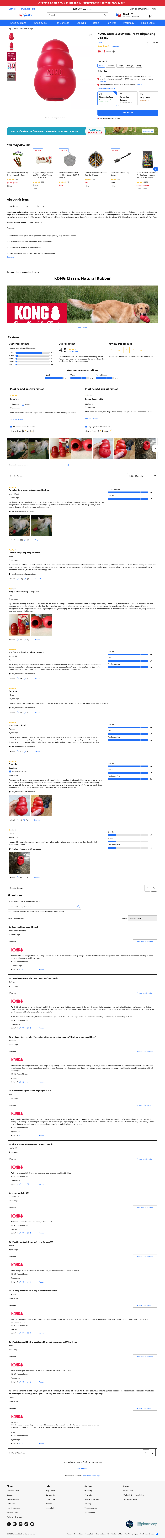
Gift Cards (11, 1504)
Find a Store (128, 1490)
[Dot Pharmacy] (147, 1524)
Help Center (50, 1490)
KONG (100, 43)
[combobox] (77, 14)
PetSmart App (12, 1512)
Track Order (50, 1499)
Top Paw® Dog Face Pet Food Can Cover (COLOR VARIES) (69, 174)
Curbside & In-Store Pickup (133, 1495)
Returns (49, 1504)
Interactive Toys (26, 29)
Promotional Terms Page (91, 1476)
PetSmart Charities (14, 1517)
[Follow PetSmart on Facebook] (9, 1524)
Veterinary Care (91, 1508)
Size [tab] (26, 206)
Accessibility (50, 1508)
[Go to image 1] (11, 36)
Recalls (69, 1534)
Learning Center (13, 1508)
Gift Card (12, 9)
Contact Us (50, 1495)
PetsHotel (88, 1495)
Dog (9, 29)
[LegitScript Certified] (129, 1524)
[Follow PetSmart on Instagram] (15, 1524)
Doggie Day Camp (92, 1499)
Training (88, 1504)
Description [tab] (13, 206)
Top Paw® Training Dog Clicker (120, 173)
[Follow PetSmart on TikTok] (26, 1524)
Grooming (88, 1490)
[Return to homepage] (26, 15)
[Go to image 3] (11, 56)
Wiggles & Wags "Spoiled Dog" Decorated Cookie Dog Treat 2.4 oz (43, 174)
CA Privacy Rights (131, 1534)
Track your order (28, 9)
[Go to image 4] (11, 66)
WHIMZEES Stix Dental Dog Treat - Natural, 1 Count (17, 173)
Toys (16, 29)
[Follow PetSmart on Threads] (20, 1524)
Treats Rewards (13, 1499)
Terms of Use (78, 1534)
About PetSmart (13, 1490)
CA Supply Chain (117, 1534)
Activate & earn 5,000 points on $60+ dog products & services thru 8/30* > (82, 2)
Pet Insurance (90, 1512)
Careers (10, 1495)
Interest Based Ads (102, 1534)
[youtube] (32, 1524)
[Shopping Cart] (153, 16)
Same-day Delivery (130, 1499)
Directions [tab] (40, 206)
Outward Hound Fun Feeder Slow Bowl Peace (96, 173)
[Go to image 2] (11, 46)
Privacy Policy (89, 1534)
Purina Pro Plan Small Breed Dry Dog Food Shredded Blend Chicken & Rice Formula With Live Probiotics (147, 175)
